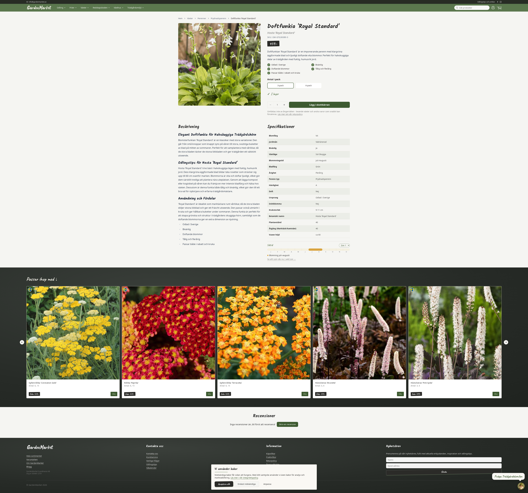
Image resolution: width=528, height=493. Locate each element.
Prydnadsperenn (218, 18)
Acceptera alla (224, 484)
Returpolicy (271, 460)
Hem (180, 18)
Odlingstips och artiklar (486, 2)
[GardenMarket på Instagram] (501, 2)
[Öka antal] (284, 105)
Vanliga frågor (153, 460)
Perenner (202, 18)
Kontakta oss (152, 453)
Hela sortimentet (34, 456)
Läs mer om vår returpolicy (290, 114)
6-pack (309, 85)
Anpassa (267, 484)
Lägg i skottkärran (319, 104)
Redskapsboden (100, 7)
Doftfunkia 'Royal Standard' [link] (243, 18)
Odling (60, 7)
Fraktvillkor (271, 457)
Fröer (72, 7)
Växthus (117, 7)
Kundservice (152, 457)
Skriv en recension (287, 424)
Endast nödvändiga (247, 484)
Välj (114, 394)
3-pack (280, 85)
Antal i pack (273, 79)
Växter (83, 7)
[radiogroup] (308, 85)
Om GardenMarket (35, 463)
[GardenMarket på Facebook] (498, 2)
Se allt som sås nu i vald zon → (281, 259)
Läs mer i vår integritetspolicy (244, 477)
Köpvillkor (270, 453)
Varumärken (32, 459)
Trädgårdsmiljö (134, 7)
